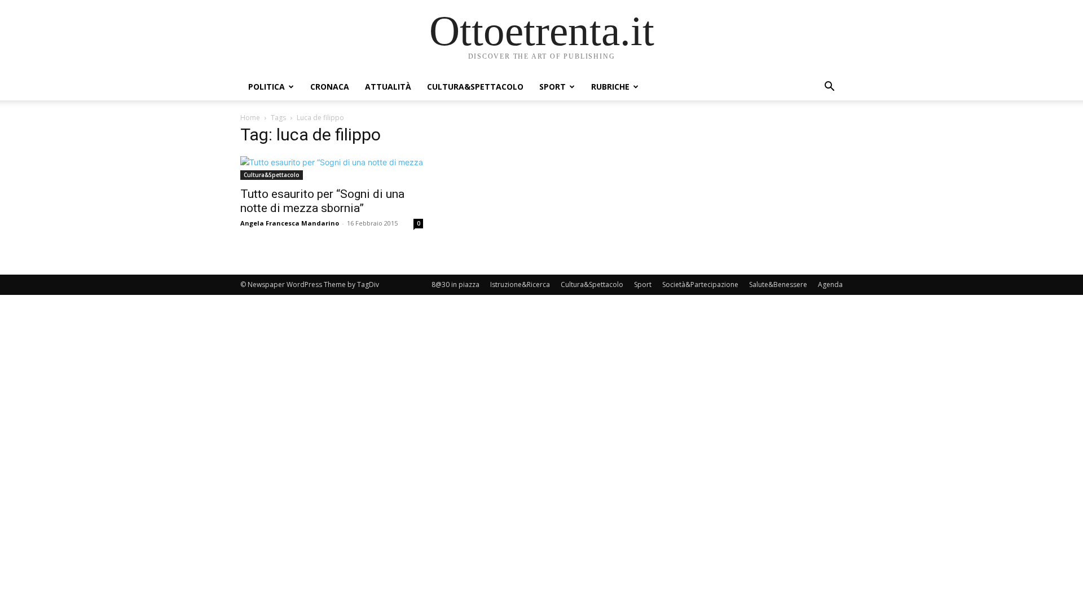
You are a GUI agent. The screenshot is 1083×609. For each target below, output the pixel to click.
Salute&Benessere (778, 284)
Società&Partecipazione (700, 284)
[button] (829, 87)
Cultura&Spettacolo (475, 86)
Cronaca (329, 86)
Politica (266, 86)
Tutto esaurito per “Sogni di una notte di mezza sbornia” (322, 201)
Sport (552, 86)
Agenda (830, 284)
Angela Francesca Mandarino (289, 223)
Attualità (388, 86)
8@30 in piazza (455, 284)
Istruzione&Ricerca (520, 284)
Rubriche (610, 86)
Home (250, 117)
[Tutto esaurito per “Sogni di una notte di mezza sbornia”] (331, 168)
